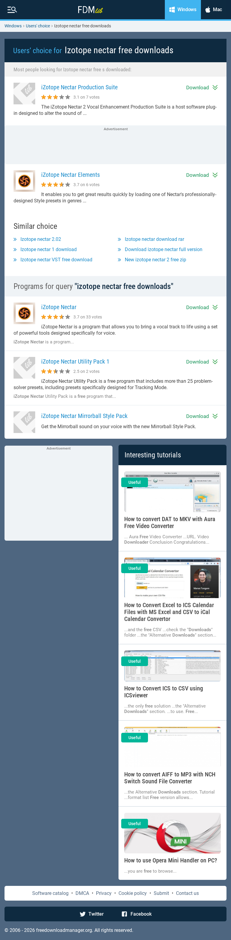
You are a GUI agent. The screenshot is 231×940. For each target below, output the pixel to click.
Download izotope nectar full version (163, 249)
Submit (161, 893)
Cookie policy (133, 893)
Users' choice (38, 26)
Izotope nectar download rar (154, 239)
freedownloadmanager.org (64, 930)
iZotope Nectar (58, 307)
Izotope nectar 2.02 (40, 239)
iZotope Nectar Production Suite (79, 87)
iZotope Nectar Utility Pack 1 (75, 361)
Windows (13, 26)
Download (197, 87)
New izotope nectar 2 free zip (155, 260)
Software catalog (50, 893)
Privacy (104, 893)
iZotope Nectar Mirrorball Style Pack (84, 416)
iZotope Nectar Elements (70, 174)
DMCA (82, 893)
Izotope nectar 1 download (48, 249)
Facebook (141, 914)
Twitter (96, 914)
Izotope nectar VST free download (56, 260)
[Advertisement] (115, 145)
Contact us (187, 893)
